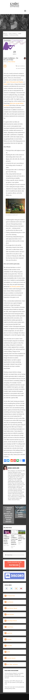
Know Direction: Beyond (12, 608)
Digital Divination (10, 614)
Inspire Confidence (13, 33)
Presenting (9, 639)
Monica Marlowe (11, 61)
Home (6, 33)
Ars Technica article (15, 286)
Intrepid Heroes (10, 627)
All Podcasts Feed (11, 595)
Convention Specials (11, 658)
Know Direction (10, 602)
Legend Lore (9, 633)
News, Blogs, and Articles (12, 664)
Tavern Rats (9, 645)
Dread (5, 84)
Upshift (8, 651)
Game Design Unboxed (12, 620)
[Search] (6, 555)
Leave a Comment (21, 68)
